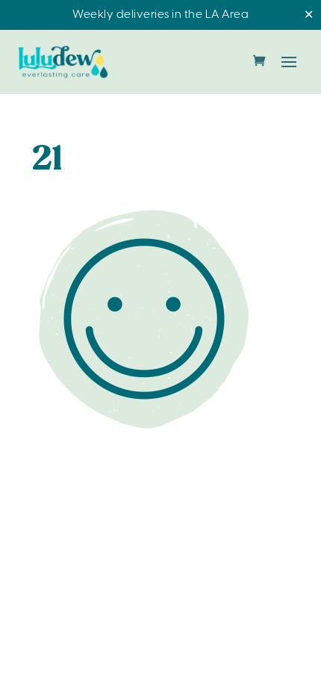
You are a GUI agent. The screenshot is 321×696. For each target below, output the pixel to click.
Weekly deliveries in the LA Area (160, 15)
